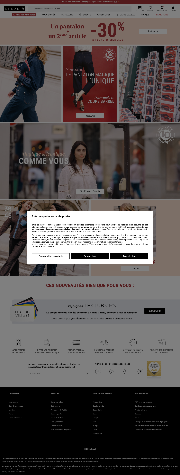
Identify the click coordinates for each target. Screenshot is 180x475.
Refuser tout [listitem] (90, 256)
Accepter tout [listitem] (129, 256)
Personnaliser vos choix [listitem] (51, 256)
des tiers (124, 235)
